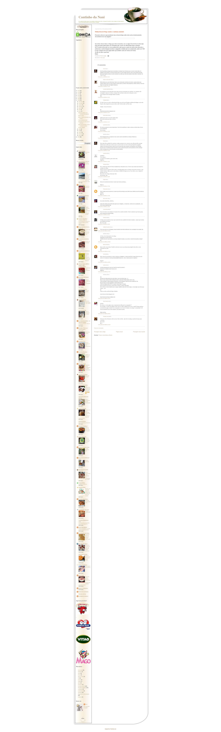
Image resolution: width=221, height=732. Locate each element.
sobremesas (80, 690)
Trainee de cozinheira (83, 591)
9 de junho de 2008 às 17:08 (104, 186)
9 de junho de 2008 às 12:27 (104, 131)
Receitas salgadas (82, 687)
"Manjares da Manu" (83, 426)
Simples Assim (82, 487)
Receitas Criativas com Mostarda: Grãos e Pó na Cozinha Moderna (87, 257)
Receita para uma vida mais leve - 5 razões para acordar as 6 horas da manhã (87, 492)
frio (78, 678)
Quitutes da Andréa (83, 385)
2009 (78, 98)
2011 (78, 95)
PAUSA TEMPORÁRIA (87, 512)
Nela (104, 68)
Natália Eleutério (106, 227)
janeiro (80, 135)
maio (80, 129)
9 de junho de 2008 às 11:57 (104, 112)
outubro (80, 104)
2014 (78, 90)
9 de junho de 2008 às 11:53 (104, 97)
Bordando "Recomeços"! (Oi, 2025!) (87, 302)
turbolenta (105, 124)
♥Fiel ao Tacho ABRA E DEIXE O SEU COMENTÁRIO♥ (84, 265)
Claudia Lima (106, 316)
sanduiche (80, 689)
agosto (80, 108)
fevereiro (81, 133)
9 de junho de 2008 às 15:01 (104, 161)
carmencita (105, 209)
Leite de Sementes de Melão (87, 312)
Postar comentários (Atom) (105, 335)
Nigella (79, 681)
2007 (78, 136)
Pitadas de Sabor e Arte (84, 447)
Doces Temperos (82, 436)
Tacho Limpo (82, 184)
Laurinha (105, 153)
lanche (79, 679)
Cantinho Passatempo (84, 195)
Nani (86, 704)
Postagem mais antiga (99, 331)
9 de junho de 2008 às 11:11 (104, 76)
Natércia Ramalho (107, 79)
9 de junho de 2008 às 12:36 (104, 150)
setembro (81, 106)
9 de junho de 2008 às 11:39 (104, 86)
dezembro (81, 101)
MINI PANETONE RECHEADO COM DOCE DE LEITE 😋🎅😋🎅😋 (87, 390)
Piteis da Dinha (82, 206)
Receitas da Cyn (82, 594)
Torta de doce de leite (82, 120)
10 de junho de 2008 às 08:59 (104, 230)
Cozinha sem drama (83, 499)
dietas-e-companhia (83, 588)
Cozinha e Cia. (82, 341)
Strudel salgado (81, 127)
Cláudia (104, 100)
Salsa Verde (81, 575)
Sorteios (79, 692)
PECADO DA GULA (83, 543)
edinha (104, 265)
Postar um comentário (98, 328)
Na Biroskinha (82, 150)
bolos (79, 673)
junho (80, 111)
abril (80, 130)
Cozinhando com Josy (84, 509)
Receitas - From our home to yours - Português (83, 329)
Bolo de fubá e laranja (86, 198)
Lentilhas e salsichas (83, 484)
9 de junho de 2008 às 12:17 (104, 122)
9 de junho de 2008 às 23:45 (104, 224)
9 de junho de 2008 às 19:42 (104, 206)
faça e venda (80, 676)
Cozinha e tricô (82, 363)
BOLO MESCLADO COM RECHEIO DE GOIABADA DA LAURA (87, 476)
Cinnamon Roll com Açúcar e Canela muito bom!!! (87, 537)
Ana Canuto (105, 301)
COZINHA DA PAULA (83, 596)
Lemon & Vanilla (82, 408)
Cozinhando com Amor (84, 533)
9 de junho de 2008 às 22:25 (104, 214)
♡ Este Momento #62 (87, 449)
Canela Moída (82, 482)
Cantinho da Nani (92, 16)
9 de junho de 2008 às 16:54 (104, 176)
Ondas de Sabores (83, 564)
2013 (78, 92)
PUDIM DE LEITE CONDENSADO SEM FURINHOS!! (87, 367)
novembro (81, 103)
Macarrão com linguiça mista (87, 501)
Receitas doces (81, 686)
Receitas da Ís (82, 172)
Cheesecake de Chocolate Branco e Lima (87, 232)
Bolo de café (81, 115)
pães (79, 682)
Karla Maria (105, 115)
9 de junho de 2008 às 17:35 (104, 195)
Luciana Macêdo (106, 89)
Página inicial (119, 331)
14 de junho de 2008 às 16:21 (104, 298)
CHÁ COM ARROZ (83, 527)
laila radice (105, 198)
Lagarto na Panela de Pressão (87, 355)
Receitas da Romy (83, 289)
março (80, 132)
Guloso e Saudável (83, 218)
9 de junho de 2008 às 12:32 (104, 138)
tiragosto (80, 697)
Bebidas (79, 671)
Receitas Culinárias (83, 374)
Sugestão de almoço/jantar (83, 694)
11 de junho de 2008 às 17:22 (104, 271)
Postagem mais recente (139, 331)
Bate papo (103, 57)
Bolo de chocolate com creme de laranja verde (87, 440)
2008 (78, 100)
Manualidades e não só (84, 161)
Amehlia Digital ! (82, 299)
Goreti (104, 254)
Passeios (80, 684)
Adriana (104, 164)
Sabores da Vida (82, 310)
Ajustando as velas (83, 554)
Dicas (79, 674)
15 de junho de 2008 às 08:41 (104, 313)
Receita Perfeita (82, 421)
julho (80, 109)
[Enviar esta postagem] (108, 55)
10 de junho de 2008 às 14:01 (104, 251)
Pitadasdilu (105, 189)
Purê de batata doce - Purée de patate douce (87, 558)
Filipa (104, 179)
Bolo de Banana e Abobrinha (84, 422)
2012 (78, 93)
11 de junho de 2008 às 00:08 (104, 262)
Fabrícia (105, 217)
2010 (78, 97)
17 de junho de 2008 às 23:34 (104, 324)
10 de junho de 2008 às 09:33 (104, 241)
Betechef (105, 244)
